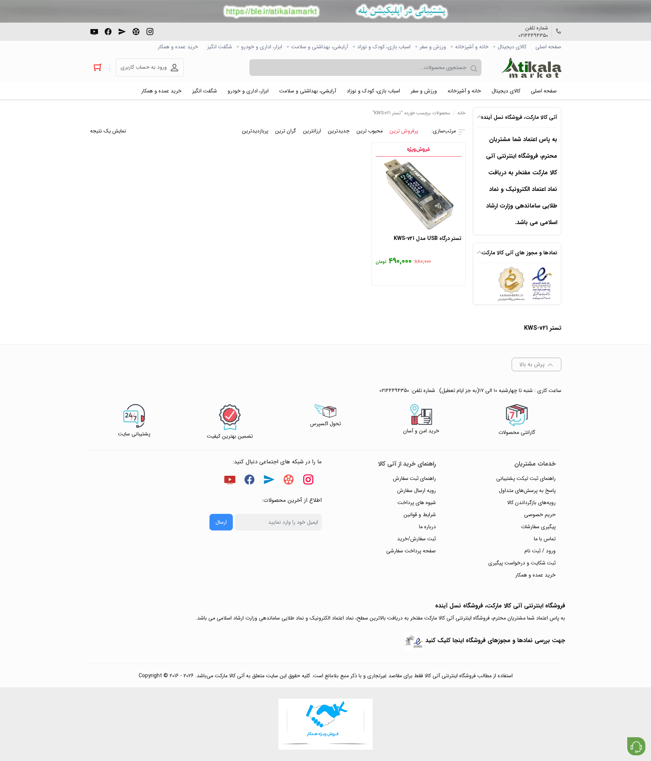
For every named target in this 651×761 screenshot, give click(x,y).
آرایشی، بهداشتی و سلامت (319, 47)
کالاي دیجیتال (512, 47)
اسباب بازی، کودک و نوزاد (384, 47)
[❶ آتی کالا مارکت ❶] (531, 67)
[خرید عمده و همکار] (325, 724)
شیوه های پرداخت (416, 502)
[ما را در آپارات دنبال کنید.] (136, 31)
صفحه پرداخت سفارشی (411, 551)
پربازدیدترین (255, 131)
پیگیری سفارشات (538, 527)
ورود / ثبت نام (540, 551)
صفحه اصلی (548, 47)
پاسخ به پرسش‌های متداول (527, 490)
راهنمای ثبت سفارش (414, 478)
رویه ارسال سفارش (416, 490)
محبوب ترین (369, 131)
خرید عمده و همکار (178, 47)
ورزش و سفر (433, 47)
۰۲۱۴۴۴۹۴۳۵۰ (533, 35)
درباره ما (427, 527)
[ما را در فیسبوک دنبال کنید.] (108, 31)
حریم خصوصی (540, 514)
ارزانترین (312, 131)
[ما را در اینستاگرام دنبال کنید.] (150, 31)
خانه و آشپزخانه (472, 47)
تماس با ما (545, 539)
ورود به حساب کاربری (144, 67)
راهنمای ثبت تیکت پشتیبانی (526, 478)
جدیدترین (339, 131)
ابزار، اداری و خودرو (261, 47)
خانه (461, 113)
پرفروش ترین (404, 131)
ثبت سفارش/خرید (416, 539)
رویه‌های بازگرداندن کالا (531, 502)
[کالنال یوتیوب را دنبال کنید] (94, 31)
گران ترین (285, 131)
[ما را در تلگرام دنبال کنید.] (122, 31)
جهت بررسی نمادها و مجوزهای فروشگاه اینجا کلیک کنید (495, 640)
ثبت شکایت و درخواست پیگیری (522, 563)
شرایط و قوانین (419, 514)
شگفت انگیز (219, 47)
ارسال (221, 522)
